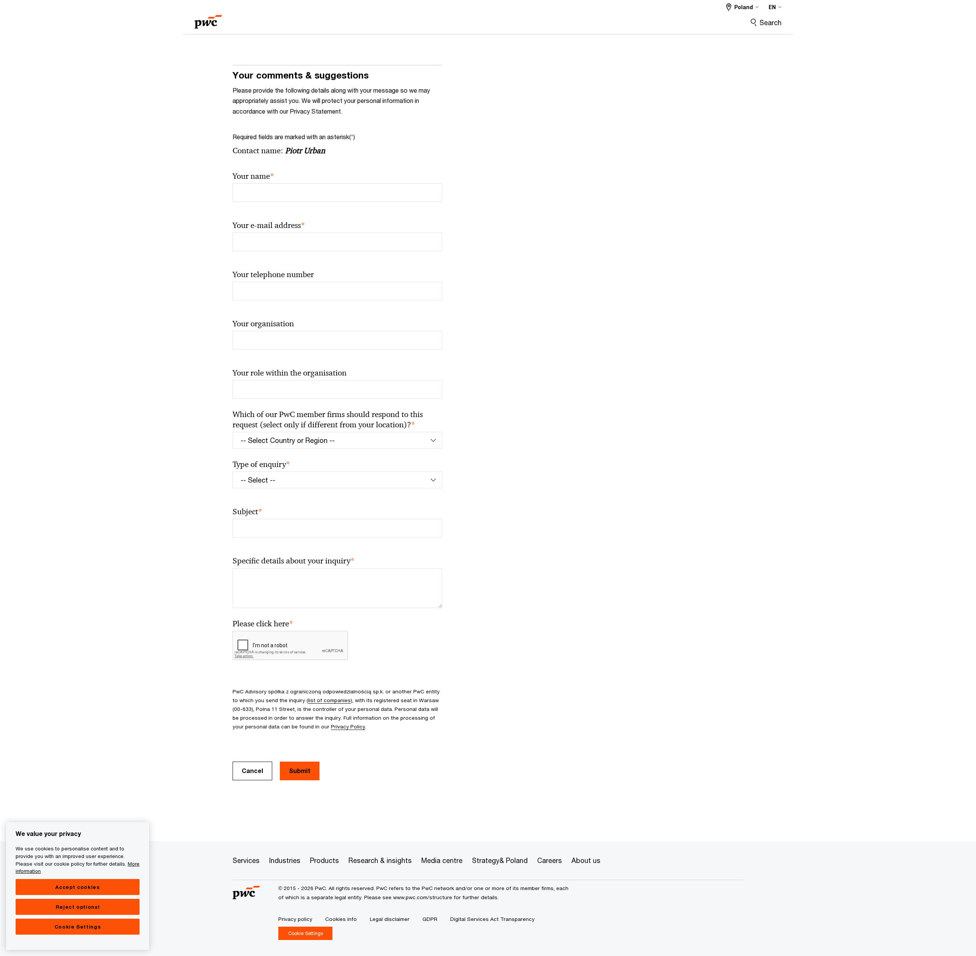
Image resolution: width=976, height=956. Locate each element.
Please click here (263, 624)
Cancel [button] (252, 770)
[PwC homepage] (208, 19)
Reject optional (78, 907)
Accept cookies (77, 887)
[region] (77, 886)
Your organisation (263, 324)
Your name (253, 176)
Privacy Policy (348, 726)
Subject (247, 512)
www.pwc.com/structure (422, 897)
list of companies (329, 700)
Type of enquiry (261, 464)
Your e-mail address (269, 225)
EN (772, 7)
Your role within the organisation (290, 373)
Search (770, 22)
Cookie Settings (78, 927)
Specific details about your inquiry (294, 561)
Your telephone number (273, 274)
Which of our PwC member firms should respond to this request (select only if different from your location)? (328, 419)
